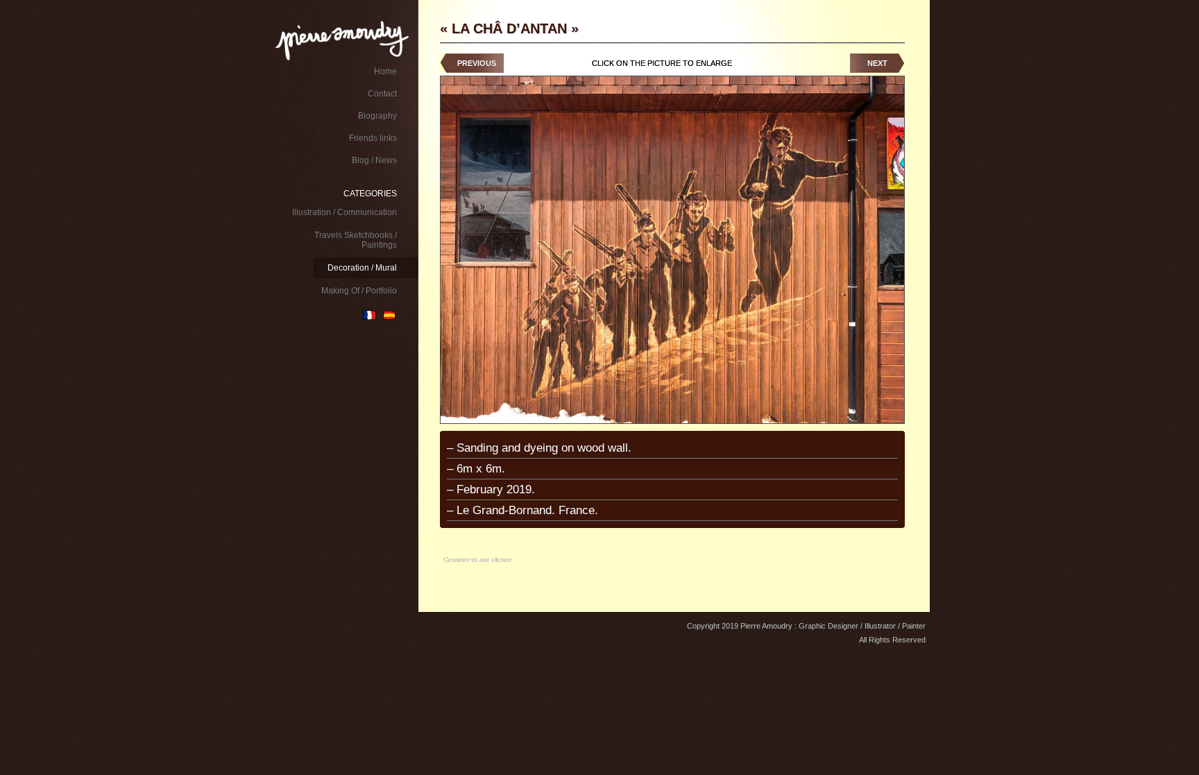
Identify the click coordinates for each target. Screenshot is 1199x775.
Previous (476, 63)
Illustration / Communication (344, 212)
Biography (377, 116)
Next (877, 63)
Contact (382, 94)
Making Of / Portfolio (359, 291)
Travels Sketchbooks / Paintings (355, 240)
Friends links (373, 138)
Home (385, 71)
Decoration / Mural (362, 268)
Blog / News (374, 160)
